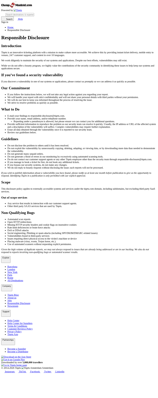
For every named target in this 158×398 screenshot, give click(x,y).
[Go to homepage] (18, 10)
